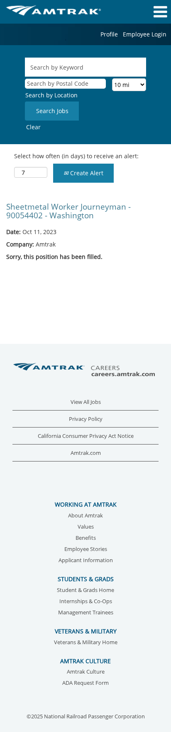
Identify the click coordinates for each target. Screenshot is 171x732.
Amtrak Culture (86, 672)
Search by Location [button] (51, 95)
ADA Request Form (85, 683)
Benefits (86, 538)
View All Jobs (86, 402)
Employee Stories (85, 549)
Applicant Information (86, 561)
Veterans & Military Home (85, 643)
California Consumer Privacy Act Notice (86, 436)
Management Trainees (85, 613)
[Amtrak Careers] (85, 370)
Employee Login (144, 34)
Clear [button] (33, 127)
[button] (142, 11)
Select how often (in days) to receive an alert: (76, 156)
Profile (109, 34)
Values (86, 527)
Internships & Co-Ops (85, 602)
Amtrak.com (86, 453)
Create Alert (85, 173)
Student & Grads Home (85, 590)
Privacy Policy (86, 419)
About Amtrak (85, 516)
